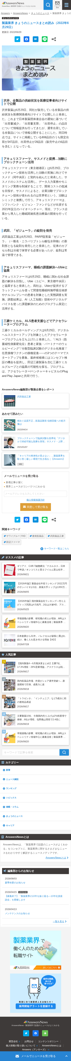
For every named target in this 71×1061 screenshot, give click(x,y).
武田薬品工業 (57, 536)
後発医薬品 (38, 536)
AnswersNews (20, 13)
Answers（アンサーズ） (34, 1049)
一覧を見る (58, 921)
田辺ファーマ (13, 542)
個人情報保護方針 (36, 500)
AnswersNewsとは (56, 857)
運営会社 (13, 1041)
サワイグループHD (16, 536)
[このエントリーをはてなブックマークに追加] (35, 39)
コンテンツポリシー (48, 1041)
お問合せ (29, 1041)
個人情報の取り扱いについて (20, 1045)
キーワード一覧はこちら (56, 548)
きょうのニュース (40, 13)
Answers (5, 13)
